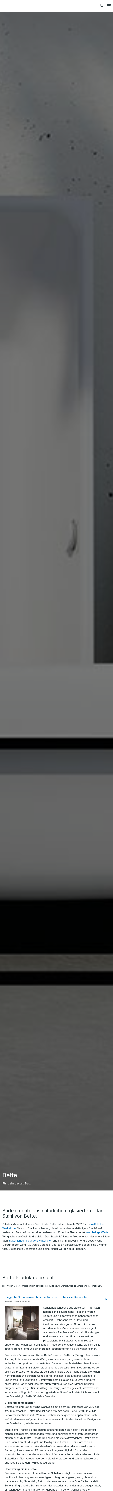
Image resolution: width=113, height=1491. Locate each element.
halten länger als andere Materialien (30, 1240)
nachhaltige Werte (97, 1232)
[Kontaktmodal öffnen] (102, 6)
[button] (109, 5)
